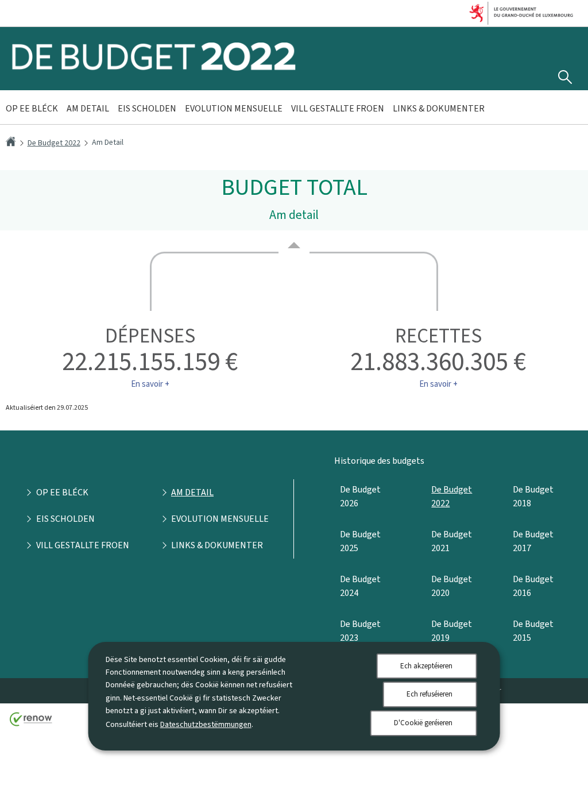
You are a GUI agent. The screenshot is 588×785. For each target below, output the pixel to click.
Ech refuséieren (429, 694)
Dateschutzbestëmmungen (206, 724)
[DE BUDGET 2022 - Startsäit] (153, 68)
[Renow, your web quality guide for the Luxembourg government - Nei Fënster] (31, 723)
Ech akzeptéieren (426, 666)
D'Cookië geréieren (423, 723)
